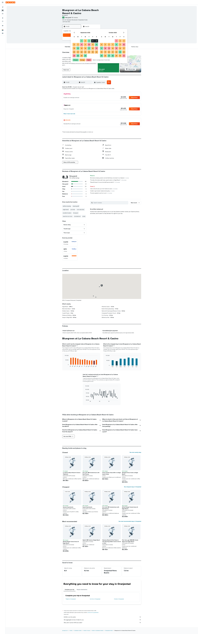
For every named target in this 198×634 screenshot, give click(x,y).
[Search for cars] (3, 13)
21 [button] (78, 52)
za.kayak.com (65, 630)
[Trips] (3, 25)
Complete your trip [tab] (69, 589)
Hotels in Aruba (86, 630)
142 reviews (75, 17)
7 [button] (112, 44)
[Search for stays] (3, 10)
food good (75, 213)
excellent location (67, 213)
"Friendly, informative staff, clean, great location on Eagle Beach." (108, 180)
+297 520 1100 (66, 21)
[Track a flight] (3, 21)
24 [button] (89, 52)
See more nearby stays (135, 452)
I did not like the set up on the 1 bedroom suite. (103, 188)
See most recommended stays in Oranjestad (130, 521)
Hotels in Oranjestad (119, 599)
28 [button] (78, 55)
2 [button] (85, 41)
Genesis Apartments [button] (68, 507)
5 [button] (96, 41)
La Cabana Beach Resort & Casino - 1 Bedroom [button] (72, 473)
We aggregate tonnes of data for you (74, 620)
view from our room (67, 216)
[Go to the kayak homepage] (10, 2)
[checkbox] (70, 243)
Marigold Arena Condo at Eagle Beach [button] (130, 473)
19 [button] (96, 48)
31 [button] (123, 55)
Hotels (71, 630)
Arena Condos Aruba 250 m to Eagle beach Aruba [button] (111, 473)
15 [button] (81, 48)
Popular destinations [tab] (82, 589)
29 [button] (81, 55)
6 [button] (74, 44)
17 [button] (89, 48)
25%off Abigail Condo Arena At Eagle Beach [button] (130, 507)
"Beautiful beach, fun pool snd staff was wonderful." (105, 182)
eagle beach (66, 209)
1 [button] (81, 41)
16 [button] (85, 48)
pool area (73, 209)
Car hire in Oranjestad (95, 599)
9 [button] (85, 44)
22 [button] (81, 52)
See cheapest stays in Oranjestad (132, 487)
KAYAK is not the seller (70, 617)
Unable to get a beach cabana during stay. (102, 191)
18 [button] (92, 48)
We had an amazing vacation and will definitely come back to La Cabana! (109, 178)
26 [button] (96, 52)
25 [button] (92, 52)
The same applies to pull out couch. (101, 193)
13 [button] (74, 48)
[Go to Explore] (3, 18)
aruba (83, 216)
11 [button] (92, 44)
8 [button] (81, 44)
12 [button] (96, 44)
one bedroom (77, 216)
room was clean (80, 209)
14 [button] (78, 48)
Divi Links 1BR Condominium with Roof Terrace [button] (91, 473)
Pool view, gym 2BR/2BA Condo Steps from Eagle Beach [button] (130, 540)
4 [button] (92, 41)
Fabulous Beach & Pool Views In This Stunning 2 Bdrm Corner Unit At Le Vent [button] (111, 541)
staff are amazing (67, 206)
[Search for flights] (3, 7)
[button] (2, 2)
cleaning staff (76, 206)
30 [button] (85, 55)
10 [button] (89, 44)
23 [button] (85, 52)
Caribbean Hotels (78, 630)
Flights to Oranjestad (71, 599)
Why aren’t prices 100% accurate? (73, 622)
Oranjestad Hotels (109, 630)
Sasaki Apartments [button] (87, 507)
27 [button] (74, 55)
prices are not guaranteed (93, 612)
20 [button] (74, 52)
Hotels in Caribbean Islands (97, 630)
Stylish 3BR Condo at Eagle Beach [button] (91, 540)
